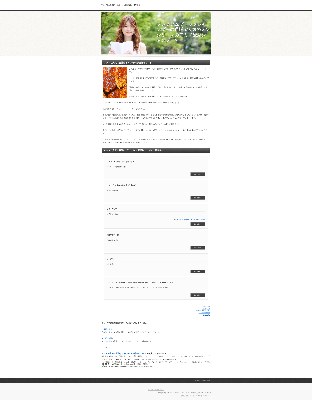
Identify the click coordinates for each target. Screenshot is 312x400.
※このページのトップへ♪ (156, 390)
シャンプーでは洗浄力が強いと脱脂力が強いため (197, 248)
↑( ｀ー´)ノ (206, 315)
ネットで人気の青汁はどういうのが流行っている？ (124, 353)
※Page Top (206, 309)
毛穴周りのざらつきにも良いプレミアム (197, 271)
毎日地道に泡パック (197, 295)
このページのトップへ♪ (202, 311)
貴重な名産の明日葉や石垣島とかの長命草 (190, 220)
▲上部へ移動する (204, 313)
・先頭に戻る (205, 307)
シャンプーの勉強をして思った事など (197, 198)
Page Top (202, 380)
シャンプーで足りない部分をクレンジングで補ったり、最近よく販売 (197, 174)
